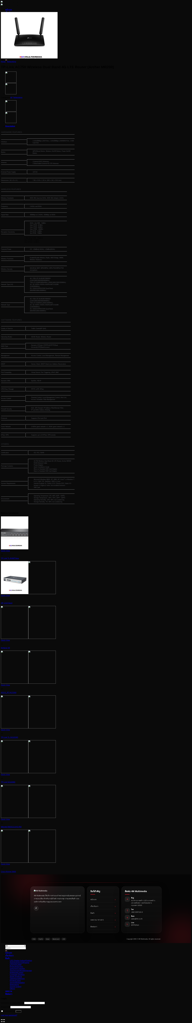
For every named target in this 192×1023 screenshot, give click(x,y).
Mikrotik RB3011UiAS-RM (11, 827)
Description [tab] (10, 126)
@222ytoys (135, 925)
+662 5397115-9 (137, 912)
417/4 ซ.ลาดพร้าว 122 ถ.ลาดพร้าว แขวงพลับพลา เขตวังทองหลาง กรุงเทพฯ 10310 (143, 903)
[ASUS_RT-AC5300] (28, 683)
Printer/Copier (15, 981)
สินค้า (103, 913)
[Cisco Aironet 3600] (28, 862)
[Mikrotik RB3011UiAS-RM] (28, 817)
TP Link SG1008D (8, 782)
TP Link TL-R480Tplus (10, 558)
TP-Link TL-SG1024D (9, 737)
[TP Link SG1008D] (28, 772)
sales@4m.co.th (136, 919)
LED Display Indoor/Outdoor (21, 961)
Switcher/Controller (17, 969)
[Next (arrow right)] (4, 1021)
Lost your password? (9, 1015)
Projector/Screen (16, 967)
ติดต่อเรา (103, 926)
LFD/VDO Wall (15, 965)
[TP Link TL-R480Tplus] (14, 549)
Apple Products (16, 977)
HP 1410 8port (6, 603)
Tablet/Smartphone (17, 979)
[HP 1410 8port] (28, 593)
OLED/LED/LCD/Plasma (19, 963)
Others (12, 989)
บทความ (8, 991)
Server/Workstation (17, 983)
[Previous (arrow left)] (2, 1021)
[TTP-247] (10, 94)
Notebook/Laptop (16, 973)
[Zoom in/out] (4, 1019)
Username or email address (12, 1003)
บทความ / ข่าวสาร (103, 919)
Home (3, 62)
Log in (18, 1011)
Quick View (5, 551)
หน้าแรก (8, 10)
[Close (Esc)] (2, 1019)
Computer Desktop (17, 975)
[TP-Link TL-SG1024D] (28, 728)
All (11, 97)
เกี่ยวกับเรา (103, 906)
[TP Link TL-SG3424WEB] (10, 82)
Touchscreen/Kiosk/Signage (21, 971)
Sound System (15, 987)
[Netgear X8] (28, 638)
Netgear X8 (5, 648)
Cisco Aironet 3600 (8, 872)
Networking (11, 62)
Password (5, 1007)
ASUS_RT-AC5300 (8, 693)
